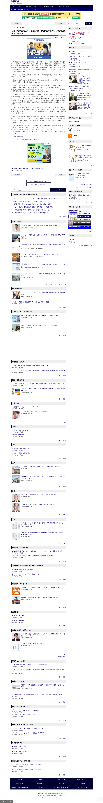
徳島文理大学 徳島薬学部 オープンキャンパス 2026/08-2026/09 (40, 587)
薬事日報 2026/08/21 (18, 620)
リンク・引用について (41, 787)
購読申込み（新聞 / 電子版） (77, 34)
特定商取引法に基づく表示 (62, 787)
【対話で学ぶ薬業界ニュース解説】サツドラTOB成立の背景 (29, 664)
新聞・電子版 (37, 6)
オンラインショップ (74, 39)
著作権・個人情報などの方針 (20, 787)
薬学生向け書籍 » (61, 656)
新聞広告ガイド (73, 242)
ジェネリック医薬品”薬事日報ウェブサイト (26, 139)
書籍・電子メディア (50, 6)
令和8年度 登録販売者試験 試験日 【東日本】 (26, 764)
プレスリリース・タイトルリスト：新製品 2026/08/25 (28, 728)
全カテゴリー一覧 (31, 9)
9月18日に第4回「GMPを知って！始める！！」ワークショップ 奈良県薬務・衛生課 (37, 551)
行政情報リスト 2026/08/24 (20, 751)
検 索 (58, 190)
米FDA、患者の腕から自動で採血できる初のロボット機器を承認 (40, 315)
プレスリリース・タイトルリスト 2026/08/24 (25, 714)
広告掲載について (41, 783)
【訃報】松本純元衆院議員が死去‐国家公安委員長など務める (38, 494)
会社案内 (20, 779)
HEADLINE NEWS (20, 27)
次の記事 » (60, 23)
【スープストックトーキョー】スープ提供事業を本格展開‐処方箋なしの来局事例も (36, 198)
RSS (75, 136)
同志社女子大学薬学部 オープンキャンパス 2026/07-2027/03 (39, 597)
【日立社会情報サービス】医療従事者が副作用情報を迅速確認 (39, 225)
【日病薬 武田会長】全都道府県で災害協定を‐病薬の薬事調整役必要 (32, 204)
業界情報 (28, 6)
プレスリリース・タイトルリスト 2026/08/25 (25, 710)
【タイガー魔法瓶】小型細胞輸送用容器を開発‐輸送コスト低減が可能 (32, 207)
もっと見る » (62, 216)
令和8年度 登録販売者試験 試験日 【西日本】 (26, 769)
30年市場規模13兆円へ (18, 435)
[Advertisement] (39, 349)
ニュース (20, 6)
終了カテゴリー (82, 787)
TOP (13, 6)
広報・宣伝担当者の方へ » (84, 245)
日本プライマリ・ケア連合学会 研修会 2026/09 (26, 574)
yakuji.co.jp (40, 793)
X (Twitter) (77, 130)
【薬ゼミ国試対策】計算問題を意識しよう (33, 643)
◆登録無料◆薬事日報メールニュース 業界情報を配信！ (29, 168)
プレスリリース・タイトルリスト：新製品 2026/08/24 (28, 733)
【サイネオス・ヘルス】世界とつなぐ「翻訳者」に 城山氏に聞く (40, 254)
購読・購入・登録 (64, 6)
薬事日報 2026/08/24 (18, 615)
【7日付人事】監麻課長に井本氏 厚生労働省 (34, 411)
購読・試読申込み (82, 779)
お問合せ (82, 783)
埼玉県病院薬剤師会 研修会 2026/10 (23, 569)
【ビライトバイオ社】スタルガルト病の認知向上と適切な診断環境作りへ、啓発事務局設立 (38, 370)
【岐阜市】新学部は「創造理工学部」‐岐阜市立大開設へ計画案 (30, 201)
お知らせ (61, 783)
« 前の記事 (16, 23)
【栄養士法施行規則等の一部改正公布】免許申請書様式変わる (30, 365)
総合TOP (13, 9)
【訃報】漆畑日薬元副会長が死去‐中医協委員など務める (37, 504)
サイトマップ (41, 779)
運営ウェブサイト (21, 783)
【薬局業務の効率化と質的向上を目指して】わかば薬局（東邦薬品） (41, 466)
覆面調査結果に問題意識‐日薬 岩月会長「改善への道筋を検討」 (30, 213)
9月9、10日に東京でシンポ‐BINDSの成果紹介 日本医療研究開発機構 (32, 555)
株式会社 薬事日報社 (51, 795)
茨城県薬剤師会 (18, 136)
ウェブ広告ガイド (74, 239)
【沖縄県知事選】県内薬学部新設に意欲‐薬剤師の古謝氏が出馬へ (31, 210)
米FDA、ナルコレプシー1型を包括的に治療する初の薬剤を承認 (39, 325)
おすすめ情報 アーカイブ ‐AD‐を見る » (55, 284)
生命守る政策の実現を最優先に (21, 448)
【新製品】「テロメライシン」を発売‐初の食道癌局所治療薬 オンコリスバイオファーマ (38, 383)
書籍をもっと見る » (86, 184)
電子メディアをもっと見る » (84, 187)
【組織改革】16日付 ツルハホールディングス (25, 407)
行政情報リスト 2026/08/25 (20, 746)
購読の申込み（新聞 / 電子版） (38, 181)
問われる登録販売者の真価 (20, 430)
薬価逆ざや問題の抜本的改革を (21, 453)
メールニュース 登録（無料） (77, 43)
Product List (61, 779)
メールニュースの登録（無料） (38, 184)
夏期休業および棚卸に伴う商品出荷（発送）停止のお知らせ (84, 157)
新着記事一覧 (21, 9)
